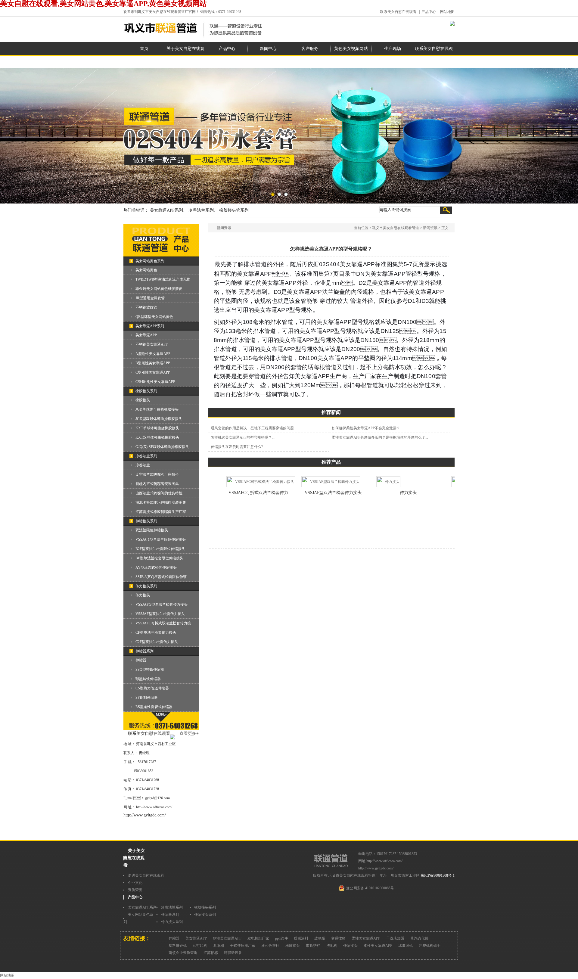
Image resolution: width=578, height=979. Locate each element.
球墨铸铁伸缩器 (148, 679)
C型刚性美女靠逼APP (152, 372)
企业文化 (135, 883)
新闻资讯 (430, 228)
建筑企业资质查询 (183, 953)
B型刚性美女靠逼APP (152, 363)
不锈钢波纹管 (146, 307)
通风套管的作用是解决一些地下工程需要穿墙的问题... (254, 428)
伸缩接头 (350, 945)
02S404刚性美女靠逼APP (155, 382)
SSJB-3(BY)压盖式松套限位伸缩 (161, 577)
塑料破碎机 (178, 945)
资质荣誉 (135, 890)
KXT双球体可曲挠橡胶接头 (157, 437)
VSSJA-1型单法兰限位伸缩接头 (160, 539)
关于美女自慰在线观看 (185, 55)
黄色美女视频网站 (351, 48)
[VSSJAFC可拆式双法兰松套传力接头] (247, 482)
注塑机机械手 (429, 945)
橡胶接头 (142, 400)
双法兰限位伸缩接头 (151, 530)
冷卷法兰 (142, 465)
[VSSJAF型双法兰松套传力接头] (316, 482)
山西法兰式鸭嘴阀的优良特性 (158, 493)
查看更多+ (189, 733)
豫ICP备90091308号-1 (438, 875)
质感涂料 (301, 938)
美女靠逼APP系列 (149, 326)
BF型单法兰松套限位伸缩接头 (159, 558)
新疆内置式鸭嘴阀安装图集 (157, 484)
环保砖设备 (233, 953)
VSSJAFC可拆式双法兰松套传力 (244, 492)
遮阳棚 (218, 945)
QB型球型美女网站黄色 (154, 317)
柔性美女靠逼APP (366, 938)
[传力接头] (374, 482)
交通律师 (338, 938)
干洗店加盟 (395, 938)
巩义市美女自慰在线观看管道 (395, 228)
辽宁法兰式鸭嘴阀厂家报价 (157, 474)
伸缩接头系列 (146, 521)
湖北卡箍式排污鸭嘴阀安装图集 (160, 502)
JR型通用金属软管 (150, 298)
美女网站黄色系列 (149, 261)
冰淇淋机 (405, 945)
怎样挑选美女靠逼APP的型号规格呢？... (243, 437)
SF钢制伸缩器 (146, 697)
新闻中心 (268, 48)
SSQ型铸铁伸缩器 (149, 669)
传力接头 (142, 595)
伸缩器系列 (144, 651)
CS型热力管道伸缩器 (152, 688)
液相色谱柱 (270, 945)
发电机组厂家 (258, 938)
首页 (144, 48)
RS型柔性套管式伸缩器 (153, 707)
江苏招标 (211, 953)
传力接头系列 (146, 586)
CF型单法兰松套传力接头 (155, 632)
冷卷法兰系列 (146, 456)
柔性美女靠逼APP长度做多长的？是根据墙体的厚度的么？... (380, 437)
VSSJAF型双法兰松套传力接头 (160, 614)
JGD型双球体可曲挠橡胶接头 (158, 419)
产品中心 (428, 12)
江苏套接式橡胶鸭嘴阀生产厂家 (160, 512)
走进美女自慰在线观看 (146, 875)
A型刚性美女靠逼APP (152, 354)
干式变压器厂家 (242, 945)
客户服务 (309, 48)
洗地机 (331, 945)
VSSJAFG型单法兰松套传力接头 (161, 604)
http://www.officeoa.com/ (154, 807)
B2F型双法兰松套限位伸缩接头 (160, 549)
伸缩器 (140, 660)
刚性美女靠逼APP (227, 938)
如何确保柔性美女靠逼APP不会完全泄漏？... (367, 428)
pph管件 (281, 938)
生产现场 (392, 48)
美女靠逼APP (146, 335)
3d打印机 (200, 945)
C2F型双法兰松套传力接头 (156, 642)
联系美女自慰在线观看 (398, 12)
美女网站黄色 (146, 270)
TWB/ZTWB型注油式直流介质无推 (162, 279)
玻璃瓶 (319, 938)
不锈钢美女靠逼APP (151, 344)
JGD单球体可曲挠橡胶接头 (157, 409)
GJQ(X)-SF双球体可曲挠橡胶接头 (162, 447)
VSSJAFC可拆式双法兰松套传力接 (163, 623)
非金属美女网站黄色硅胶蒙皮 (158, 289)
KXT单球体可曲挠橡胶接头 (157, 428)
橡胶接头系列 (146, 391)
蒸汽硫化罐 (419, 938)
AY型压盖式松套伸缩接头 (156, 567)
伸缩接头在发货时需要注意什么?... (238, 447)
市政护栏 (313, 945)
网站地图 (447, 12)
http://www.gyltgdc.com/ (144, 815)
